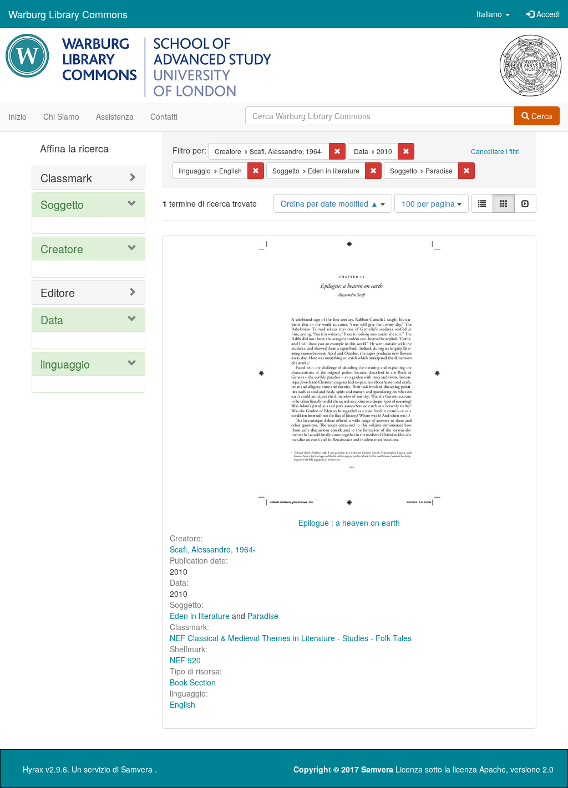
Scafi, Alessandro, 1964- (213, 549)
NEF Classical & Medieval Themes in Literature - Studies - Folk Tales (291, 637)
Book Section (193, 682)
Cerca (540, 115)
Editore (57, 292)
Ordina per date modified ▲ (331, 203)
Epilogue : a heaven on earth (349, 522)
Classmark (66, 178)
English (182, 704)
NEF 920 (185, 660)
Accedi (547, 13)
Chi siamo (61, 116)
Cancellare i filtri (495, 151)
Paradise (262, 615)
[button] (493, 14)
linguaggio (65, 364)
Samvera (137, 769)
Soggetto (62, 204)
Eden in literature (200, 615)
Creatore (61, 249)
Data (51, 319)
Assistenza (115, 116)
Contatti (164, 116)
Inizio (17, 116)
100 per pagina (429, 203)
